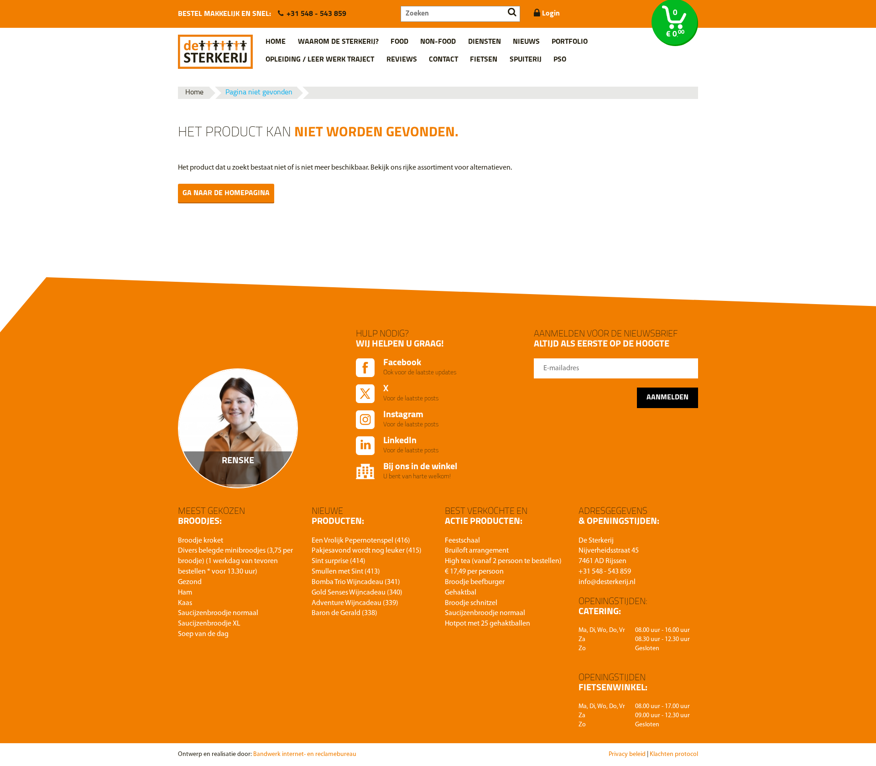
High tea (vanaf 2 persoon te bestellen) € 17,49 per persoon (503, 566)
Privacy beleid (627, 754)
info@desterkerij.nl (607, 582)
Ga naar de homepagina (226, 193)
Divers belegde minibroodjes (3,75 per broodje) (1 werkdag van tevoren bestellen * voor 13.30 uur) (235, 561)
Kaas (185, 603)
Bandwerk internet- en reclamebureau (304, 754)
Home (276, 42)
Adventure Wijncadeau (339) (355, 603)
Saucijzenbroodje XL (209, 623)
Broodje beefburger (475, 582)
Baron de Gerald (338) (344, 613)
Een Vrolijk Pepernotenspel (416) (361, 540)
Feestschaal (462, 540)
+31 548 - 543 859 (316, 14)
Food (399, 42)
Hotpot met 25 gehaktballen (487, 623)
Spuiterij (526, 59)
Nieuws (526, 42)
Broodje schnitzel (471, 603)
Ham (185, 592)
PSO (559, 59)
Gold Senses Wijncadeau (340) (357, 592)
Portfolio (570, 42)
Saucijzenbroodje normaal (218, 613)
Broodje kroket (200, 540)
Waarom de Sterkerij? (338, 42)
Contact (443, 59)
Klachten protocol (674, 754)
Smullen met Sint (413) (346, 571)
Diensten (484, 42)
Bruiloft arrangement (477, 550)
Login (550, 13)
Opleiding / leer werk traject (320, 59)
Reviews (401, 59)
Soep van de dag (203, 634)
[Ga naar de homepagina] (215, 48)
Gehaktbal (460, 592)
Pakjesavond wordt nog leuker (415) (367, 550)
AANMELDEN (667, 397)
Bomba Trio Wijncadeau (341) (356, 582)
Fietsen (483, 59)
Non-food (438, 42)
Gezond (190, 582)
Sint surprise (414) (338, 561)
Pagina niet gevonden (258, 92)
